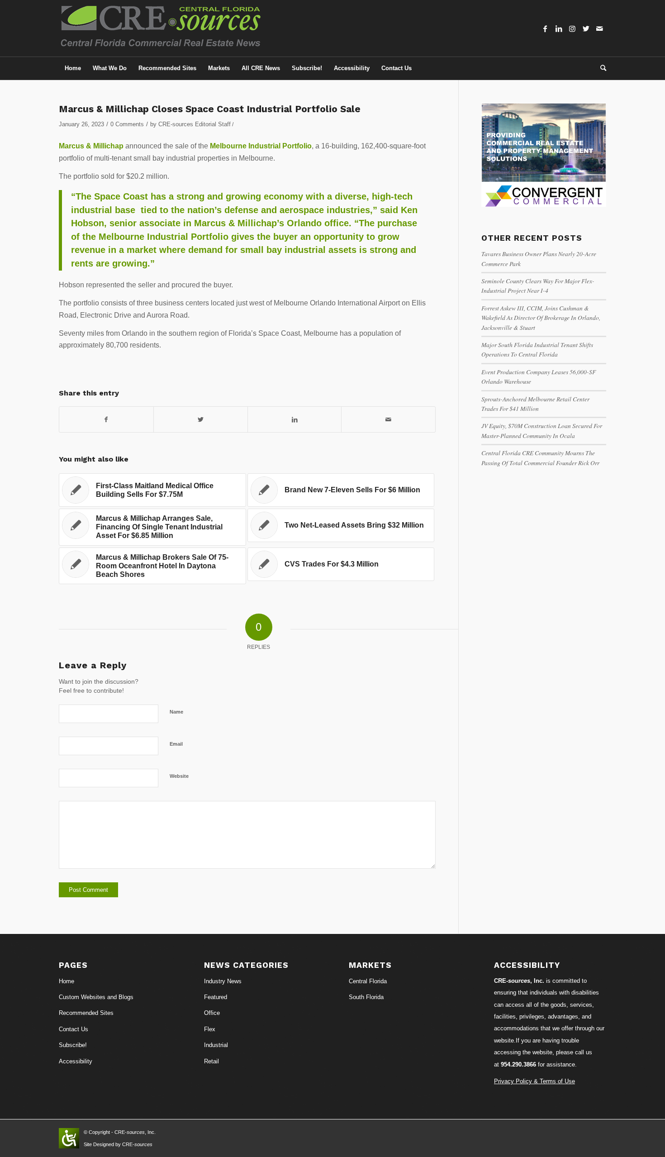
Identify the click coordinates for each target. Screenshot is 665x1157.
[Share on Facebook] (106, 419)
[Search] (600, 68)
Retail (211, 1061)
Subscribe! (73, 1045)
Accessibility (75, 1061)
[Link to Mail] (599, 28)
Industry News (223, 981)
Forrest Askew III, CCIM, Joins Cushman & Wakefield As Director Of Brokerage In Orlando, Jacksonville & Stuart (540, 318)
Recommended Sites (86, 1012)
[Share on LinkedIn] (295, 419)
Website (179, 776)
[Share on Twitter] (200, 419)
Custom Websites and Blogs (96, 997)
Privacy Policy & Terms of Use (534, 1081)
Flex (209, 1029)
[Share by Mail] (388, 419)
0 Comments (127, 124)
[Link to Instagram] (572, 28)
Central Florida (368, 981)
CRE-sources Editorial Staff (194, 124)
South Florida (366, 997)
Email (176, 744)
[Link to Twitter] (586, 28)
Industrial (216, 1045)
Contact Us (73, 1029)
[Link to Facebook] (545, 28)
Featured (215, 997)
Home (66, 981)
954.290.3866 (518, 1064)
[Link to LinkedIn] (558, 28)
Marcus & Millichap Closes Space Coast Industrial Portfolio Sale (210, 108)
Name (176, 711)
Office (212, 1012)
